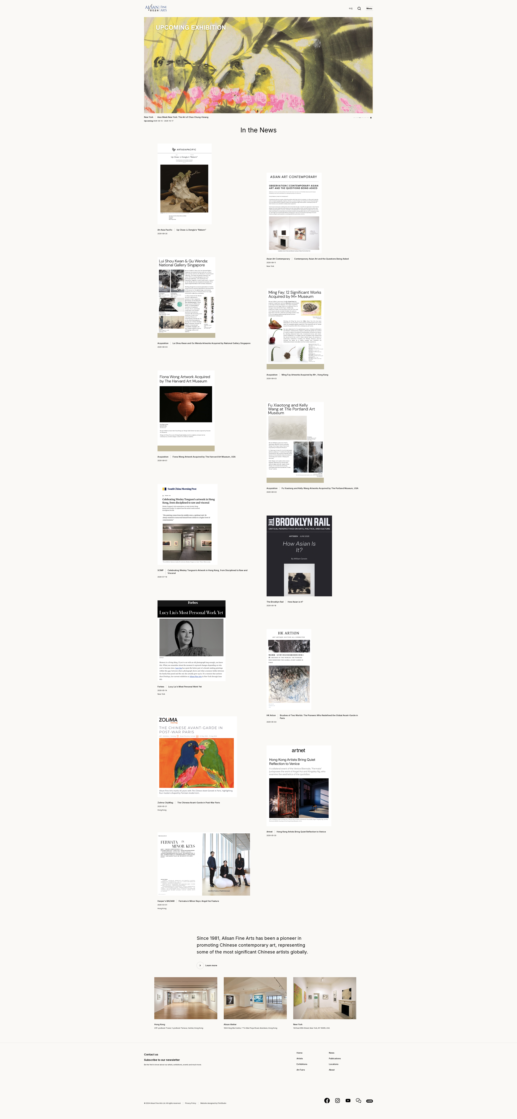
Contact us (151, 1054)
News (331, 1053)
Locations (333, 1064)
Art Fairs (301, 1069)
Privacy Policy (190, 1103)
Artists (300, 1058)
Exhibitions (302, 1064)
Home (299, 1053)
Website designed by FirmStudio (213, 1103)
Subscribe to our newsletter (162, 1059)
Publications (335, 1058)
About (332, 1069)
